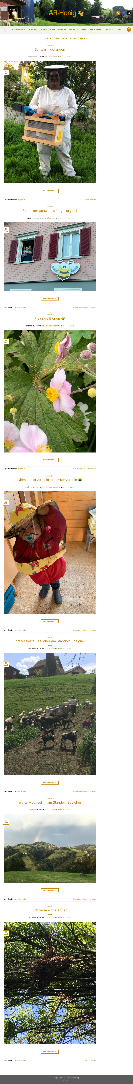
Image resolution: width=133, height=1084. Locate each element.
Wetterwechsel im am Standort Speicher (49, 802)
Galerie (62, 29)
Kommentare (90, 200)
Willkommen (18, 29)
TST (68, 1080)
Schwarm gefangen (50, 49)
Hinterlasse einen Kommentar (84, 307)
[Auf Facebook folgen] (124, 13)
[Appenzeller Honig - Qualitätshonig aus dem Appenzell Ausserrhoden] (66, 13)
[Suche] (118, 13)
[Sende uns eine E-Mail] (129, 13)
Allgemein (49, 45)
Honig (44, 29)
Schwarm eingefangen (49, 910)
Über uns (33, 29)
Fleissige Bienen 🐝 (50, 318)
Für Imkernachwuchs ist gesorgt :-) (50, 211)
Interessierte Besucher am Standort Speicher (50, 641)
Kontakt (108, 29)
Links (118, 29)
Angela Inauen (65, 57)
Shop (83, 29)
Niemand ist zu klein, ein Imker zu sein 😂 (50, 480)
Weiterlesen (49, 191)
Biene (52, 29)
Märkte (73, 29)
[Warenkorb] (129, 29)
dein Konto (95, 29)
